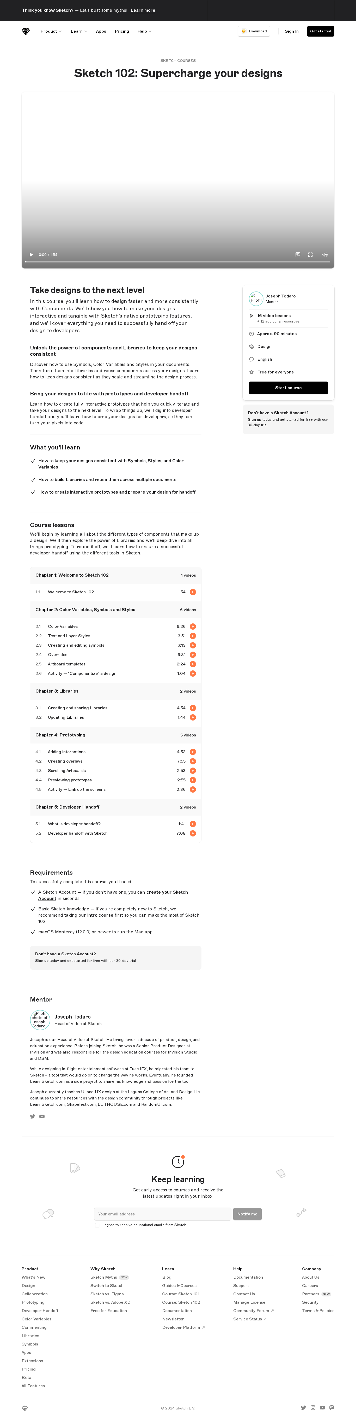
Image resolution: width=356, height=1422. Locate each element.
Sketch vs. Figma (107, 1294)
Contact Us (244, 1294)
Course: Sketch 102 (181, 1302)
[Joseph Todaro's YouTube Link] (42, 1118)
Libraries (30, 1336)
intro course (100, 915)
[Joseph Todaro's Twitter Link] (32, 1118)
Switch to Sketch (107, 1286)
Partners (311, 1294)
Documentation (177, 1311)
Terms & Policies (318, 1311)
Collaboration (35, 1294)
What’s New (33, 1277)
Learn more (143, 10)
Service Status (247, 1319)
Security (310, 1302)
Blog (166, 1277)
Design (28, 1286)
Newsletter (173, 1319)
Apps (101, 31)
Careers (310, 1286)
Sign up (254, 420)
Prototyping (33, 1302)
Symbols (30, 1344)
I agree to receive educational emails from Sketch (144, 1225)
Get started (320, 31)
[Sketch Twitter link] (303, 1409)
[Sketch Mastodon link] (331, 1409)
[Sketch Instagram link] (313, 1409)
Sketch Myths (104, 1277)
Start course (288, 388)
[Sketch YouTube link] (322, 1409)
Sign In (292, 31)
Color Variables (36, 1319)
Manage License (249, 1302)
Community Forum (251, 1311)
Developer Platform (181, 1327)
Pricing (122, 31)
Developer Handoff (40, 1311)
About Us (310, 1277)
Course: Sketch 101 (180, 1294)
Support (241, 1286)
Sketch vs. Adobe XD (110, 1302)
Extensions (32, 1361)
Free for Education (108, 1311)
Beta (26, 1378)
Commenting (34, 1327)
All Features (33, 1386)
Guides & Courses (179, 1286)
